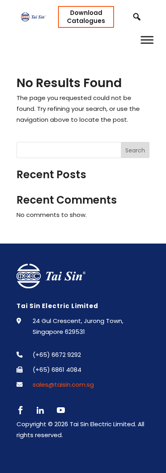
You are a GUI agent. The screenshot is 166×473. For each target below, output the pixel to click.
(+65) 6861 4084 (57, 369)
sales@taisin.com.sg (63, 384)
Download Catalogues (86, 16)
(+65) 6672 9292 (57, 354)
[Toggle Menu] (147, 40)
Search (135, 150)
